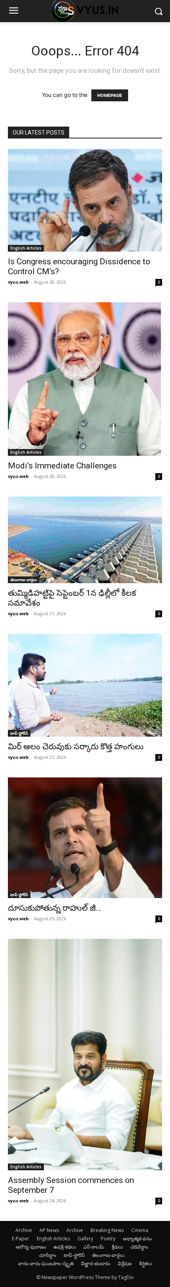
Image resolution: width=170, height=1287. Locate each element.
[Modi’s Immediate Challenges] (85, 379)
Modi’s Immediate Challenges (62, 465)
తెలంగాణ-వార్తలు (23, 579)
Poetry (108, 1238)
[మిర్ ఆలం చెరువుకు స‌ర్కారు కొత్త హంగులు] (85, 685)
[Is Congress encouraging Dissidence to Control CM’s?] (85, 200)
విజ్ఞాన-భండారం (95, 1263)
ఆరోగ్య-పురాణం (31, 1246)
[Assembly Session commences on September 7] (85, 1054)
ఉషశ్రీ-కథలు (64, 1246)
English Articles (26, 248)
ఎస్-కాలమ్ (93, 1246)
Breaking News (107, 1230)
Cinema (139, 1230)
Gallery (85, 1238)
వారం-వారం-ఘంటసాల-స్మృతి (46, 1263)
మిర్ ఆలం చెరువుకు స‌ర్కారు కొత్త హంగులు (76, 746)
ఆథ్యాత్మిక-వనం (137, 1238)
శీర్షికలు (145, 1263)
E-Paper (20, 1238)
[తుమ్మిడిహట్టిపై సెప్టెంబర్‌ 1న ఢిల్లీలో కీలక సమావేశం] (85, 540)
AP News (49, 1230)
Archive (23, 1230)
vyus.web (18, 282)
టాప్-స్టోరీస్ (19, 733)
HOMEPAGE (109, 95)
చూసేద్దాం (47, 1255)
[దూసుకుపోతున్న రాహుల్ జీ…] (85, 837)
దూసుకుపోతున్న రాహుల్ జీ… (54, 908)
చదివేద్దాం (139, 1246)
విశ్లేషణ (125, 1263)
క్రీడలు (117, 1246)
